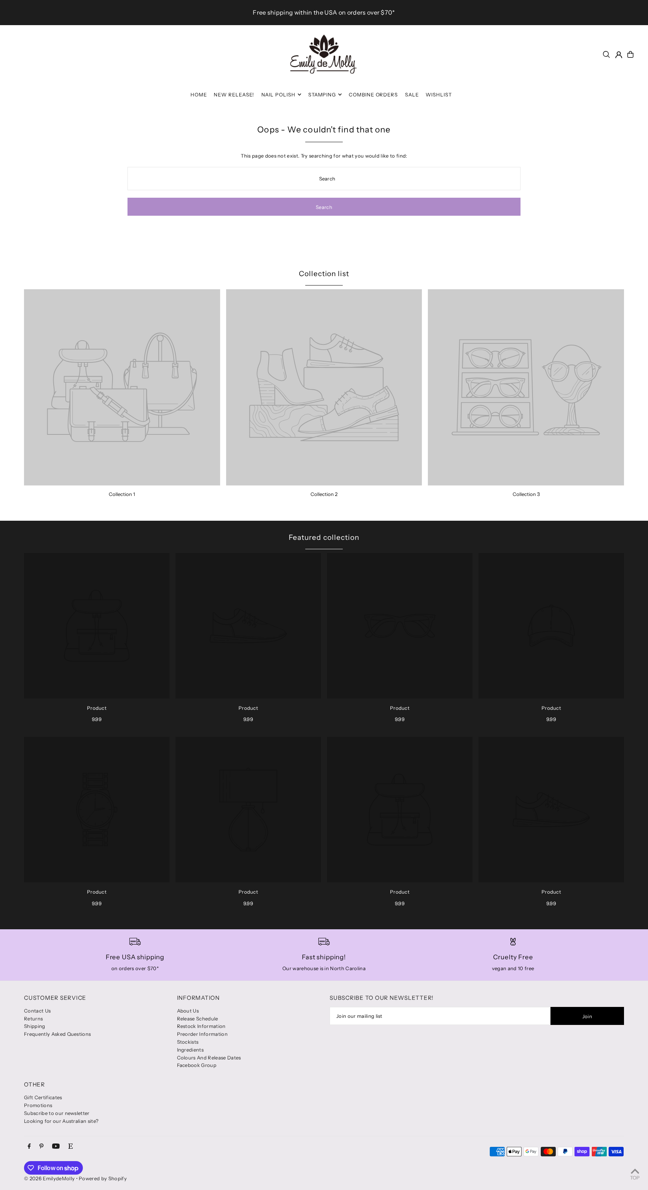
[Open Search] (606, 54)
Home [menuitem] (198, 95)
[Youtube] (56, 1146)
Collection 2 (324, 494)
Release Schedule (197, 1019)
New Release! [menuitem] (234, 95)
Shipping (34, 1026)
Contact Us (37, 1011)
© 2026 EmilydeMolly (49, 1178)
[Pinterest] (41, 1146)
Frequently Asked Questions (57, 1034)
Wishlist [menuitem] (439, 95)
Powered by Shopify (103, 1178)
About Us (188, 1011)
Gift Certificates (43, 1097)
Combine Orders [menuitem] (373, 95)
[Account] (618, 54)
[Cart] (630, 54)
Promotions (38, 1105)
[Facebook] (29, 1146)
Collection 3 (526, 494)
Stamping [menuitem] (322, 95)
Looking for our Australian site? (61, 1121)
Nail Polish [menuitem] (278, 95)
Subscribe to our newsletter (57, 1113)
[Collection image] (122, 387)
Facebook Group (197, 1065)
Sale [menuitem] (412, 95)
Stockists (188, 1042)
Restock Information (201, 1026)
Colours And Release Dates (209, 1058)
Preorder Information (202, 1034)
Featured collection (324, 537)
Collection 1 (122, 494)
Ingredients (190, 1050)
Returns (33, 1019)
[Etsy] (70, 1146)
